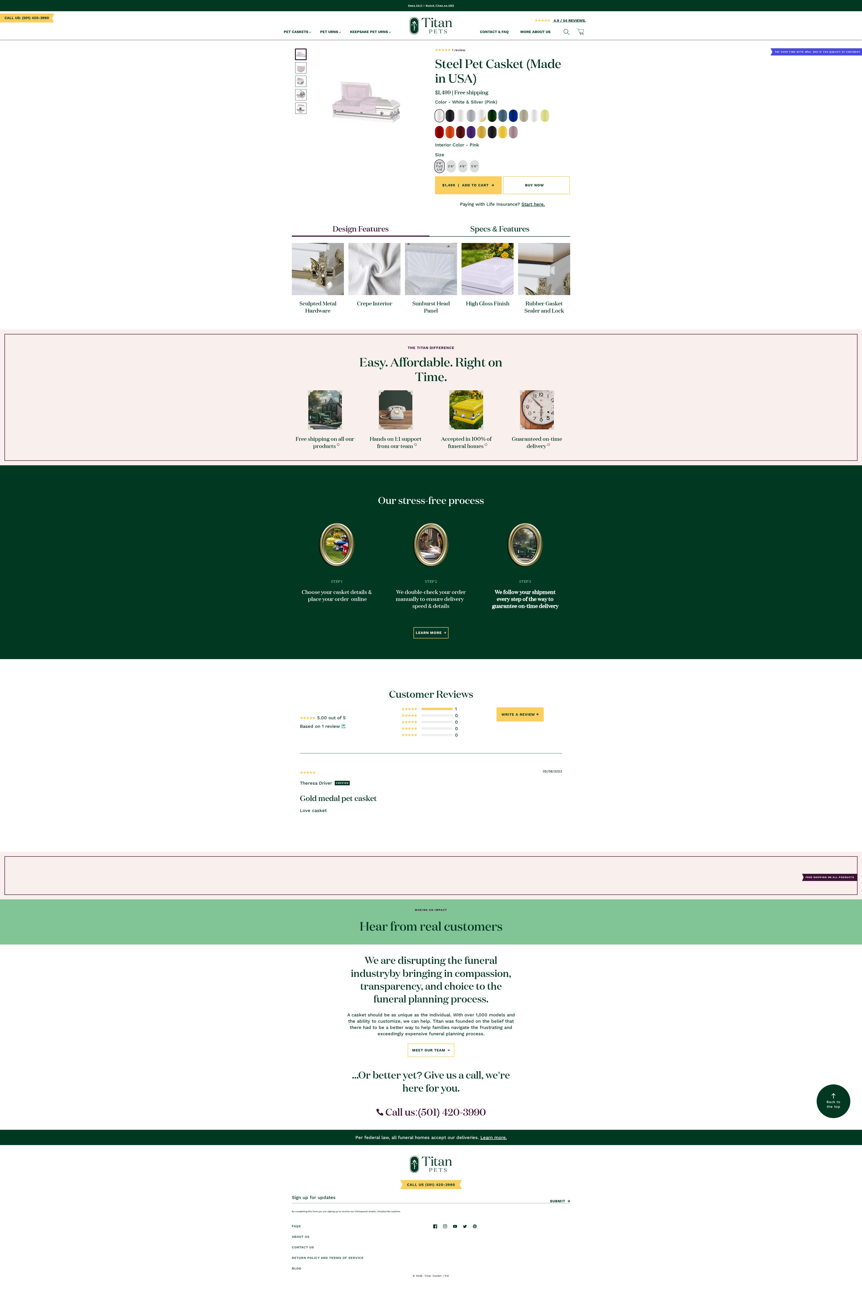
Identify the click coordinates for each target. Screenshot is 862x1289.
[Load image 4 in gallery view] (300, 94)
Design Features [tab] (361, 228)
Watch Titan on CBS (440, 5)
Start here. (533, 204)
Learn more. (493, 1137)
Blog (296, 1268)
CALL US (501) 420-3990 (431, 1185)
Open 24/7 (415, 5)
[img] (308, 772)
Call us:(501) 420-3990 (434, 1111)
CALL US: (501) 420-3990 (26, 18)
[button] (296, 32)
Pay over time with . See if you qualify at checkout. (818, 51)
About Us (301, 1236)
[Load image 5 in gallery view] (300, 108)
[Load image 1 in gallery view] (300, 54)
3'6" (451, 166)
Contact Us (303, 1247)
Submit (557, 1201)
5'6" (474, 166)
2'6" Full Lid (439, 166)
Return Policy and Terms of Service (328, 1258)
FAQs (296, 1226)
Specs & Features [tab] (500, 228)
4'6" (463, 166)
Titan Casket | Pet (436, 1275)
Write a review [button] (518, 714)
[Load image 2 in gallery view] (300, 67)
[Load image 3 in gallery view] (300, 81)
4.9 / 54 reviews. (569, 20)
